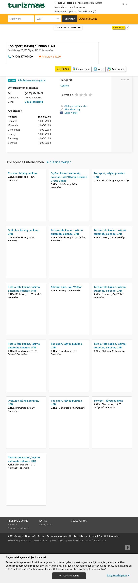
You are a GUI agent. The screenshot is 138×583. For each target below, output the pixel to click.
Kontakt (41, 536)
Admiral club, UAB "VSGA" (66, 287)
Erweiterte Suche (88, 18)
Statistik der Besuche (75, 106)
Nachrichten (61, 7)
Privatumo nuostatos (57, 536)
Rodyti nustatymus (117, 575)
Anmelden (114, 536)
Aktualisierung (72, 109)
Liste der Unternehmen (69, 27)
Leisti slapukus (71, 575)
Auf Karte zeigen (58, 162)
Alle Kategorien (86, 3)
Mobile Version (79, 521)
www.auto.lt (26, 540)
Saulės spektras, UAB (25, 536)
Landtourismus (77, 7)
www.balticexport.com (95, 540)
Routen (49, 524)
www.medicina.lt (75, 540)
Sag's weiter (70, 113)
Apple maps (118, 69)
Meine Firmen (87, 11)
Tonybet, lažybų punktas (22, 173)
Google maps (83, 69)
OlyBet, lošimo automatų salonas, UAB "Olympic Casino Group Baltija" (69, 177)
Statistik (102, 536)
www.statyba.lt (58, 540)
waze (101, 69)
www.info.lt (13, 540)
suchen (70, 19)
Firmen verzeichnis (65, 3)
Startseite (12, 524)
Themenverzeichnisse (18, 528)
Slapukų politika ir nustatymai (82, 536)
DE (124, 4)
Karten (98, 3)
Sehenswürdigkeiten (65, 11)
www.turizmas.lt (41, 540)
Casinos (64, 85)
